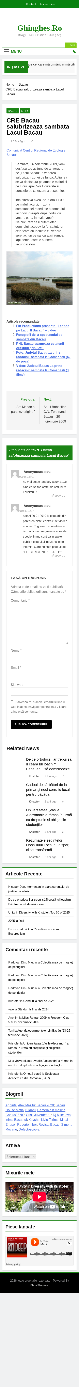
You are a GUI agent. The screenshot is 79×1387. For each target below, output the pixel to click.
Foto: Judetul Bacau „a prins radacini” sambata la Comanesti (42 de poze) (43, 357)
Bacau (12, 110)
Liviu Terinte (50, 1119)
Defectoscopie (29, 1129)
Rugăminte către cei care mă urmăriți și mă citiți (40, 64)
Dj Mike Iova (62, 1115)
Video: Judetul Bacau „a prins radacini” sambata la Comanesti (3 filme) (42, 370)
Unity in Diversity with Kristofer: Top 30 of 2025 (39, 912)
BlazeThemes (39, 1285)
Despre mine (47, 4)
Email (16, 667)
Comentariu (20, 600)
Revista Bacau (49, 1124)
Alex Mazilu (26, 1105)
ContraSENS (14, 1115)
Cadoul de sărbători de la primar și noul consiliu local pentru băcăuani (48, 789)
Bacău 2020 (45, 1105)
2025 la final (16, 920)
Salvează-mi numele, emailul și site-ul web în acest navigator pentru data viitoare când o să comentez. (38, 706)
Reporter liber (27, 1124)
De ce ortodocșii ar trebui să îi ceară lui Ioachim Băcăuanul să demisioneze (49, 764)
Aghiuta (11, 1105)
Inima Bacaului (16, 1119)
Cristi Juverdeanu (38, 1115)
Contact (31, 4)
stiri (25, 110)
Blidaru (30, 1110)
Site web (17, 684)
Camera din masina (51, 1110)
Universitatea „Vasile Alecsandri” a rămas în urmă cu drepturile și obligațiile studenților (38, 1048)
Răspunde (58, 495)
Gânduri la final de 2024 (38, 1001)
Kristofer (34, 776)
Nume (16, 650)
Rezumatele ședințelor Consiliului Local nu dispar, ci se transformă (47, 845)
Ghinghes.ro (39, 27)
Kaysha (34, 1119)
